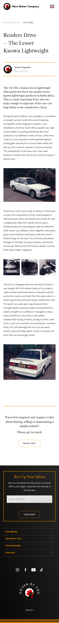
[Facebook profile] (25, 570)
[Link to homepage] (29, 591)
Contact (10, 552)
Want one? (29, 443)
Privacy (29, 610)
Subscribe (29, 514)
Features (28, 22)
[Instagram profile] (17, 570)
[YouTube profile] (33, 570)
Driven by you (13, 538)
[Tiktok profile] (41, 570)
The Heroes (11, 532)
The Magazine (11, 22)
